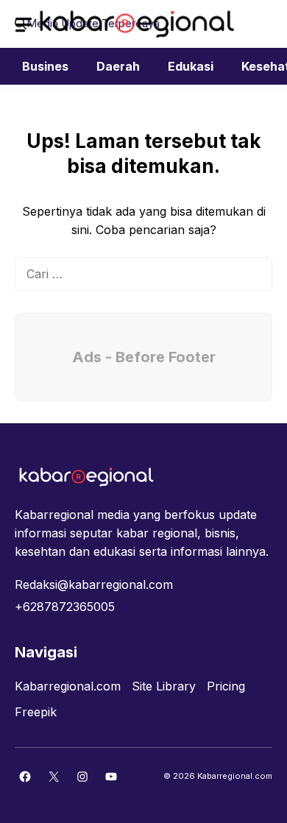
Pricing (226, 686)
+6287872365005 (65, 606)
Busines (45, 66)
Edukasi (190, 66)
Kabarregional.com (68, 686)
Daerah (118, 66)
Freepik (36, 711)
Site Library (164, 686)
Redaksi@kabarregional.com (94, 584)
